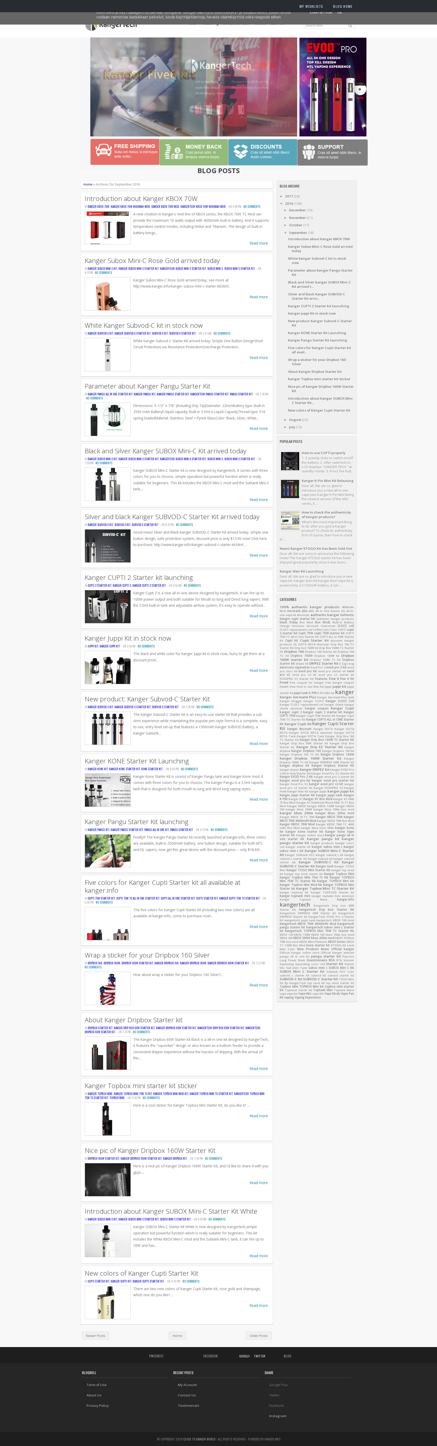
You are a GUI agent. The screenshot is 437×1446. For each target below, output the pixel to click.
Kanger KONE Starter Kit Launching (137, 761)
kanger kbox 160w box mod (334, 809)
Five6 (284, 682)
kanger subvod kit (320, 859)
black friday (289, 622)
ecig (351, 663)
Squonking (302, 964)
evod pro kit (307, 671)
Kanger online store (310, 835)
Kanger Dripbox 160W (193, 963)
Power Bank (296, 960)
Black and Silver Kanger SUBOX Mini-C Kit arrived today (165, 451)
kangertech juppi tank (300, 920)
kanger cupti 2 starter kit (149, 585)
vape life (318, 993)
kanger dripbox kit (175, 1158)
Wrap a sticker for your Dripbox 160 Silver (147, 955)
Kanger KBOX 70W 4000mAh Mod (130, 207)
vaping (289, 997)
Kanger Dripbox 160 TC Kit (299, 754)
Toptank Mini (323, 990)
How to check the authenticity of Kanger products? (326, 514)
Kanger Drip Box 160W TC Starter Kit (327, 740)
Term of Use (96, 1384)
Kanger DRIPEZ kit (314, 769)
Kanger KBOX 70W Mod (165, 207)
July (292, 427)
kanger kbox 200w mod (334, 813)
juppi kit (93, 646)
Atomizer (303, 615)
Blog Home (343, 6)
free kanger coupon (339, 682)
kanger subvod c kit (100, 707)
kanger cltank (333, 704)
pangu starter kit (241, 394)
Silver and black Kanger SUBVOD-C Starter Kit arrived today (172, 517)
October (296, 225)
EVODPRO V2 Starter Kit (297, 679)
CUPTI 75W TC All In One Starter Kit (137, 898)
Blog (287, 1355)
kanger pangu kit (144, 394)
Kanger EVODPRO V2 (328, 788)
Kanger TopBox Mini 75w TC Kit (133, 1094)
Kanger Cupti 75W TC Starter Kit (239, 898)
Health (284, 686)
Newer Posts (95, 1335)
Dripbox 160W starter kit (137, 963)
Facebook (210, 1355)
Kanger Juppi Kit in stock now (128, 638)
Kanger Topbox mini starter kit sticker (141, 1086)
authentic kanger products (335, 619)
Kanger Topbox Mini (100, 1094)
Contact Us (187, 1395)
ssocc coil (318, 964)
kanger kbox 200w (296, 813)
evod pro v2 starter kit (336, 675)
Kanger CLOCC (313, 701)
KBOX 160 (318, 934)
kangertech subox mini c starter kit (183, 269)
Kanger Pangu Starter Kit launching (136, 822)
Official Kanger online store (299, 952)
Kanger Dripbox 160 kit (338, 751)
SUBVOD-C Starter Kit (182, 333)
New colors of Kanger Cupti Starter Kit (141, 1273)
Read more (259, 243)
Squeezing (287, 964)
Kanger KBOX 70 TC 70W (297, 817)
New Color (287, 949)
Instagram (277, 1416)
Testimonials (188, 1405)
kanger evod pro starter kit (333, 780)
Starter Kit (334, 964)
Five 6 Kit (347, 679)
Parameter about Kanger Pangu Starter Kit (147, 386)
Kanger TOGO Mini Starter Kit (308, 870)
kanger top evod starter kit (303, 874)
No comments (252, 207)
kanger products (322, 843)
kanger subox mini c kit (102, 269)
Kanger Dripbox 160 (167, 963)
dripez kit (302, 663)
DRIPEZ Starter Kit (323, 663)
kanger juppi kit (110, 646)
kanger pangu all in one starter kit (110, 394)
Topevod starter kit (298, 990)
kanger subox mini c (327, 847)
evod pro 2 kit (336, 667)
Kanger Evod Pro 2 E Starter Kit (332, 773)
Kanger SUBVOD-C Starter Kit (132, 333)
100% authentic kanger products (309, 607)
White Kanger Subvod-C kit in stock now (144, 325)
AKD (311, 611)
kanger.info (345, 899)
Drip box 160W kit (306, 648)
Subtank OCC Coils (340, 971)
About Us (93, 1395)
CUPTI (342, 630)
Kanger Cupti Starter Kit (148, 1281)
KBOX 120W (302, 934)
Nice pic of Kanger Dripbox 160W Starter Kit (150, 1150)
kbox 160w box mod (340, 934)
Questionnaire (317, 960)
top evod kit (316, 983)
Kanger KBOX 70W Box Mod (335, 821)
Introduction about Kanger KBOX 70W (141, 198)
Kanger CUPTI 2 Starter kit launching (139, 577)
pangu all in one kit (156, 830)
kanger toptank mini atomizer (333, 896)
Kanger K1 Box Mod (317, 799)
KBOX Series (337, 942)
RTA (339, 960)
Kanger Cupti (342, 708)
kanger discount (299, 729)
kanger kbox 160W (299, 809)
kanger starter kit (298, 847)
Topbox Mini (117, 1098)
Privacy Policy (97, 1405)
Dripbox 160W (112, 963)
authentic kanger (324, 615)
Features (321, 679)
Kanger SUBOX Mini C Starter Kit (139, 269)
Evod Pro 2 (318, 667)
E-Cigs (343, 663)
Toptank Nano (344, 990)
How (293, 686)
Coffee (317, 630)
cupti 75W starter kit (101, 898)
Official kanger (342, 949)
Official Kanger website (337, 952)
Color (333, 630)
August (295, 419)
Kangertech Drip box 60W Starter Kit (221, 1028)
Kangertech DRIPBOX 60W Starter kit (308, 913)
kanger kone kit (98, 769)
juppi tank (301, 693)
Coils (325, 630)
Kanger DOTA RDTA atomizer (311, 733)
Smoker (348, 960)
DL (295, 644)
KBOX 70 (340, 938)
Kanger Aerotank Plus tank (335, 697)
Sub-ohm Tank (296, 968)
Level (350, 945)
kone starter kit (152, 769)
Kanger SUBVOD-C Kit (100, 333)
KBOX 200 (286, 938)
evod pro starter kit (332, 671)
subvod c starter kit (165, 707)
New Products (308, 949)
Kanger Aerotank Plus (298, 697)
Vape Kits (305, 993)
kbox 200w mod (322, 938)
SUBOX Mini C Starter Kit (239, 269)
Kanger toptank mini (295, 896)
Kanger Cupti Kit (121, 1281)
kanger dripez (289, 769)
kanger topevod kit (294, 892)
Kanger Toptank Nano (303, 899)
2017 (289, 196)
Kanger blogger (291, 701)
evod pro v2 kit (304, 675)
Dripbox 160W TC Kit (325, 660)
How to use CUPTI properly (323, 453)
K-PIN (313, 693)
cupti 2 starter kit (99, 585)
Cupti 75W (305, 633)
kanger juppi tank (329, 795)
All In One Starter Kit (330, 611)
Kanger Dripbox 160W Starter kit (228, 963)
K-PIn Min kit (325, 693)
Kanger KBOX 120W (320, 806)
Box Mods (323, 622)
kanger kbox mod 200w (317, 828)
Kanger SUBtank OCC (300, 855)
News (325, 949)
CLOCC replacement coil (296, 630)
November (298, 217)
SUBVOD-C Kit (160, 333)
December (298, 210)
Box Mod (306, 622)
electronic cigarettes (295, 667)
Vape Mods (332, 993)
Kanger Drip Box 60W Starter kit (134, 1028)
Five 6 (334, 678)
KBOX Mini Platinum (313, 942)
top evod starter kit (340, 983)
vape (283, 993)
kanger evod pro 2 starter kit (334, 777)
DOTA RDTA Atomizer (313, 644)
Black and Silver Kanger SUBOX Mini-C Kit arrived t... (319, 284)
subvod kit (318, 975)
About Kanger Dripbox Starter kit (134, 1020)
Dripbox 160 (95, 963)
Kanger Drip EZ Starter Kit (319, 747)
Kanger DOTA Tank (310, 736)
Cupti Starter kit (207, 898)
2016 (289, 203)
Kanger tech (325, 866)
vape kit (292, 993)
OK (339, 12)
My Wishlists (311, 6)
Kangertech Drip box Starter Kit (326, 909)
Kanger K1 (296, 799)
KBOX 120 (286, 934)
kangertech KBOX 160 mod (335, 920)
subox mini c (215, 269)
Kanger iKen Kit (297, 791)
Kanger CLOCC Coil (340, 701)
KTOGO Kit (338, 945)
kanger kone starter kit (124, 769)
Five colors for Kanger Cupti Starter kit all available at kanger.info (163, 886)
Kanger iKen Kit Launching (302, 571)
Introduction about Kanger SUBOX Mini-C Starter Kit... (321, 400)
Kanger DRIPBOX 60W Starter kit (176, 1028)
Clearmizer (328, 626)
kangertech (295, 904)
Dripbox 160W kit (326, 656)
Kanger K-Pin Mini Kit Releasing (328, 480)
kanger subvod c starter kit (132, 707)
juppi (328, 686)
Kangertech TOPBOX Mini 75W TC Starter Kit (319, 931)
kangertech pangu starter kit (209, 394)
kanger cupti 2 (122, 585)
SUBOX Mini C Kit (341, 968)
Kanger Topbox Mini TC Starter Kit (211, 1094)
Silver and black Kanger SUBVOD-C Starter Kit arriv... (316, 296)
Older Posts (259, 1335)
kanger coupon (317, 708)
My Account (187, 1384)
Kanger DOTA (323, 729)
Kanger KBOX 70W (98, 207)
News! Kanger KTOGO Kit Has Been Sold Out (316, 548)
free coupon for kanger (307, 682)
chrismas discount (305, 626)
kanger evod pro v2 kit (326, 784)
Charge (285, 626)
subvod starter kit (341, 975)
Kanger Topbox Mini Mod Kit (170, 1094)
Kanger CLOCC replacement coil (302, 704)
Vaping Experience (308, 997)
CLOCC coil (346, 626)
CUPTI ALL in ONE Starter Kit (178, 898)
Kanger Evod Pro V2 (294, 784)
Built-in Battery (343, 622)
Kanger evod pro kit (295, 780)
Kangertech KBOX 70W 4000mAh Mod (203, 207)
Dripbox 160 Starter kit (320, 652)
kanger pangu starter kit (173, 394)
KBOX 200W (301, 938)
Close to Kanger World (199, 1439)
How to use (304, 686)
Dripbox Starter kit (100, 1028)
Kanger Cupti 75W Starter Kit (315, 716)
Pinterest (156, 1355)
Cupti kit (291, 640)
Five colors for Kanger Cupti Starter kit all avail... (319, 349)
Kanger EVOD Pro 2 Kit (296, 777)
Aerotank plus (297, 611)
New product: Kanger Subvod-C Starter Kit (147, 699)
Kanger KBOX (296, 806)
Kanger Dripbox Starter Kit (333, 765)
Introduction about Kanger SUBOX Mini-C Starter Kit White (171, 1211)
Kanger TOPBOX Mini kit (335, 881)
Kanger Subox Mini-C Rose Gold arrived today (152, 260)
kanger (344, 692)
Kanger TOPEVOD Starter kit (332, 892)
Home (88, 184)
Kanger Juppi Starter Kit (297, 795)
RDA (332, 960)
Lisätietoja (321, 12)
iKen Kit (318, 686)
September (298, 232)
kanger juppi (318, 791)
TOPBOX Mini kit (311, 986)
